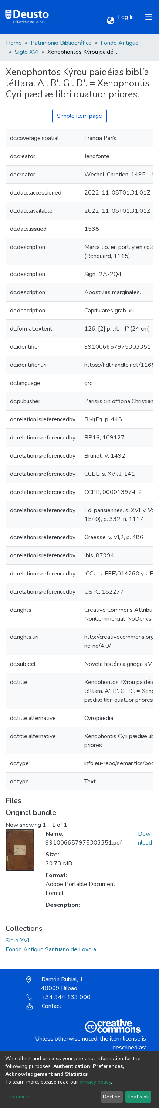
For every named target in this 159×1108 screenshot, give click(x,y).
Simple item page (79, 116)
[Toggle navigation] (148, 17)
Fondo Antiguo (120, 43)
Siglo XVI (26, 52)
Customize (17, 1096)
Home (14, 43)
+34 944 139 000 (66, 997)
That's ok (138, 1096)
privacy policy (95, 1081)
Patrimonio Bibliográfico (61, 43)
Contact (51, 1006)
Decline (112, 1096)
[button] (110, 20)
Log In (126, 17)
